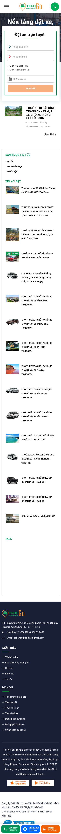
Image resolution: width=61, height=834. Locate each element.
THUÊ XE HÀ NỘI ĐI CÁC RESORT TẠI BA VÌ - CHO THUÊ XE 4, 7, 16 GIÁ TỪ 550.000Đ (37, 234)
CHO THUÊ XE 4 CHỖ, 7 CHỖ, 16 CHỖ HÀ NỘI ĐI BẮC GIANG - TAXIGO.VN (36, 416)
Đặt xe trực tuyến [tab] (30, 35)
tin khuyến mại (13, 166)
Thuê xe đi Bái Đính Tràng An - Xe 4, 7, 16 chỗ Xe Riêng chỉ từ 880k (40, 113)
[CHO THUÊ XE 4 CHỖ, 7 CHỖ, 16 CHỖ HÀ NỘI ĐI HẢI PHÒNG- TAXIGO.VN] (12, 298)
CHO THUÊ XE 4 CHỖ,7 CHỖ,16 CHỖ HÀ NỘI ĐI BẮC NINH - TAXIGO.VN (36, 393)
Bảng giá (9, 673)
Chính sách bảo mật (15, 730)
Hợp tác (9, 668)
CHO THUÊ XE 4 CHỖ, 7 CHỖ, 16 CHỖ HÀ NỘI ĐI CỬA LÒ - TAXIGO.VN (36, 370)
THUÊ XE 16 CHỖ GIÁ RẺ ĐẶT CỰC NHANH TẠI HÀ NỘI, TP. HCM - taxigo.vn (37, 458)
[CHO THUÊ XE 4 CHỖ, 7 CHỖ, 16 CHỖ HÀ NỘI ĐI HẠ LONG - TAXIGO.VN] (12, 345)
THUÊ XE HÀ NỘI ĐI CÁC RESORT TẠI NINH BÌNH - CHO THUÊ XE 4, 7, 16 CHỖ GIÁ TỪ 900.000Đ (37, 211)
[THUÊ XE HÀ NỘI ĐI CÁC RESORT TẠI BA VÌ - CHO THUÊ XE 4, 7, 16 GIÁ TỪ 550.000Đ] (12, 234)
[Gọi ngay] (55, 6)
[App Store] (18, 783)
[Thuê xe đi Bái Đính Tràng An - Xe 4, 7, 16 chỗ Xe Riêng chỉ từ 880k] (13, 110)
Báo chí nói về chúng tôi (17, 662)
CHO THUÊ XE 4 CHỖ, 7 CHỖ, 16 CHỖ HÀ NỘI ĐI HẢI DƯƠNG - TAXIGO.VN (36, 323)
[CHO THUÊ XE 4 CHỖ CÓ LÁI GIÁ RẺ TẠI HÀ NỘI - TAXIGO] (12, 498)
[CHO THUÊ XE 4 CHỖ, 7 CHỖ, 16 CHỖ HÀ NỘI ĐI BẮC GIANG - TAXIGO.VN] (12, 414)
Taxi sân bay (11, 713)
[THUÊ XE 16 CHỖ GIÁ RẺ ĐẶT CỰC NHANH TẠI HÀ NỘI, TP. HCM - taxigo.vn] (12, 456)
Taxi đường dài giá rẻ (15, 697)
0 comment (33, 126)
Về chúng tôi (11, 657)
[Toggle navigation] (6, 6)
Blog (45, 122)
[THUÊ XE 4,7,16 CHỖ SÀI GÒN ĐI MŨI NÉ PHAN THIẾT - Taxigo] (12, 256)
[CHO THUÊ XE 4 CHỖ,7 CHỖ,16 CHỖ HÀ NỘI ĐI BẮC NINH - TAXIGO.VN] (12, 390)
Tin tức (8, 679)
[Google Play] (43, 783)
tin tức (9, 161)
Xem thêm (50, 134)
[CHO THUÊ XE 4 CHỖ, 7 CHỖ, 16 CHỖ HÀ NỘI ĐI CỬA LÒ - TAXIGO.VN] (12, 368)
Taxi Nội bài (11, 702)
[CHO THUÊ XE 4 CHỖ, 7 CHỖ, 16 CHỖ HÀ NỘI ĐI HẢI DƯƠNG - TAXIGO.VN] (12, 321)
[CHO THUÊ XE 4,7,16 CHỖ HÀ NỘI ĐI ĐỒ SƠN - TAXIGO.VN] (12, 438)
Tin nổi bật (11, 171)
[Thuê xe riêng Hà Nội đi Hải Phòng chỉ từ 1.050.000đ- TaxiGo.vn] (12, 189)
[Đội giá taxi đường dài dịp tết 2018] (12, 518)
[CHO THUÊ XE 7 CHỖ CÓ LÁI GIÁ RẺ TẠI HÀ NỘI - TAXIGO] (12, 479)
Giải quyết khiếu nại (15, 724)
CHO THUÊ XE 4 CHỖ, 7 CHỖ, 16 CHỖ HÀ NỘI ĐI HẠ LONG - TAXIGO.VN (36, 346)
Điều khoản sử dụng (15, 719)
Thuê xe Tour (12, 708)
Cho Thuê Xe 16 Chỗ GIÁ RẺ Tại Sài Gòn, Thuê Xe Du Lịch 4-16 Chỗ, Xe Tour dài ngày (36, 277)
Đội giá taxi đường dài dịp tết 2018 (38, 516)
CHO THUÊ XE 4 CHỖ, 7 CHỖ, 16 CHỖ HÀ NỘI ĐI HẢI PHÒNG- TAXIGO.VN (36, 300)
